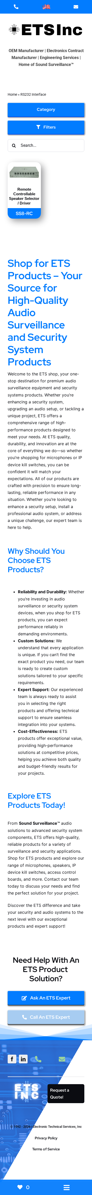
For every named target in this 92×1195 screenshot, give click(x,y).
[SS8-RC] (24, 165)
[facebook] (12, 1059)
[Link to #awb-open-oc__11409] (44, 1167)
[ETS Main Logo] (46, 19)
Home (12, 94)
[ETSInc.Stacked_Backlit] (27, 1082)
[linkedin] (23, 1059)
